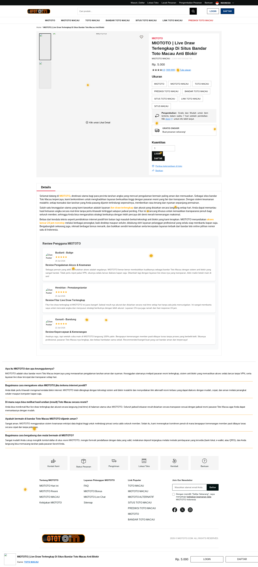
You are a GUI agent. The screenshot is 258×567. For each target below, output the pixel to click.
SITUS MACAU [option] (161, 106)
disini (167, 119)
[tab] (46, 187)
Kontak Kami (53, 466)
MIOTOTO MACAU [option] (180, 84)
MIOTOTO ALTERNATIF (141, 497)
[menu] (129, 20)
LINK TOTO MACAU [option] (191, 99)
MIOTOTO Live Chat (94, 497)
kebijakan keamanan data (199, 497)
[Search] (193, 11)
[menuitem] (50, 20)
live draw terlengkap (122, 207)
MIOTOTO (64, 196)
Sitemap (88, 502)
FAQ (86, 485)
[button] (45, 46)
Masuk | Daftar (138, 2)
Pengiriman (114, 466)
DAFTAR (158, 158)
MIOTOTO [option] (159, 84)
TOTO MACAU (136, 485)
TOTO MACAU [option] (202, 84)
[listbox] (184, 95)
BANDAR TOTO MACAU (141, 519)
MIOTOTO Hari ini (49, 485)
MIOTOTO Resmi (48, 491)
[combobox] (137, 11)
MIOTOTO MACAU (49, 497)
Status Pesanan (83, 466)
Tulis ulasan (185, 70)
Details (46, 187)
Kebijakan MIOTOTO (50, 502)
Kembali (174, 466)
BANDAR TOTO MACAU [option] (196, 91)
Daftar (227, 11)
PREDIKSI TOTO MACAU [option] (166, 91)
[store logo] (38, 11)
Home (38, 27)
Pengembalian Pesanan (190, 2)
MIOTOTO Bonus (93, 491)
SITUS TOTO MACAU (140, 502)
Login (213, 11)
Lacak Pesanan (169, 2)
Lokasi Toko (153, 2)
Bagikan (159, 170)
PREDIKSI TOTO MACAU (142, 508)
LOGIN (157, 154)
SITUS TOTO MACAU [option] (164, 99)
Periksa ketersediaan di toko (168, 166)
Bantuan (209, 2)
